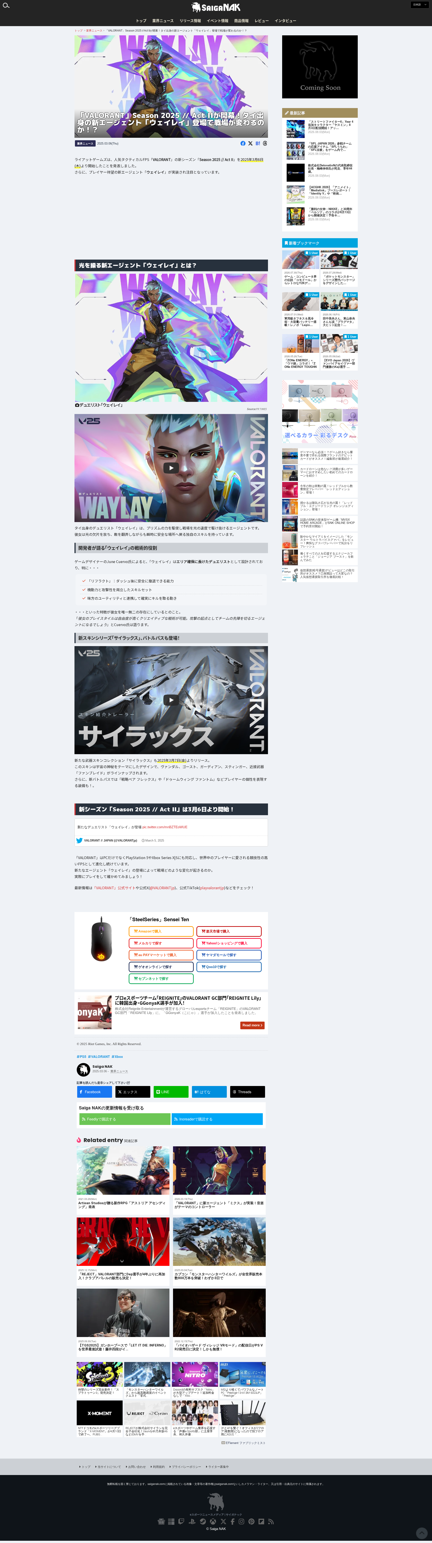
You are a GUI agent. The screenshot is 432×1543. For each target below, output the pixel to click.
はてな (203, 1092)
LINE (165, 1091)
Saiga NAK (216, 7)
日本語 (417, 4)
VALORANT (100, 1056)
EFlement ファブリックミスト (246, 1443)
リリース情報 (190, 20)
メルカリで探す (150, 943)
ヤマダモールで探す (221, 955)
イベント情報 (217, 20)
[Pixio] (320, 441)
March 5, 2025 (154, 840)
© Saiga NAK (216, 1529)
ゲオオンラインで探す (155, 967)
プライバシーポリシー (186, 1466)
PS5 (83, 1056)
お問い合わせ (137, 1466)
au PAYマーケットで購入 (157, 955)
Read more (251, 1025)
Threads (244, 1091)
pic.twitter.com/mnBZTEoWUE (164, 827)
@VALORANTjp (162, 887)
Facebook (93, 1091)
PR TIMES (261, 409)
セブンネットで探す (153, 978)
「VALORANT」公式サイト (114, 887)
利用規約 (159, 1466)
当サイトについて (109, 1466)
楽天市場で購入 (218, 931)
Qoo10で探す (216, 967)
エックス (130, 1091)
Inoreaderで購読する (196, 1119)
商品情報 (241, 20)
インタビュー (285, 20)
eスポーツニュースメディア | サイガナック (216, 1514)
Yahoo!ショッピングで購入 (227, 943)
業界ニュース (163, 20)
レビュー (261, 20)
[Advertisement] (171, 220)
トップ (141, 20)
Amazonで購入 (150, 931)
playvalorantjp (212, 887)
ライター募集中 (218, 1466)
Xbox (119, 1056)
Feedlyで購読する (101, 1119)
